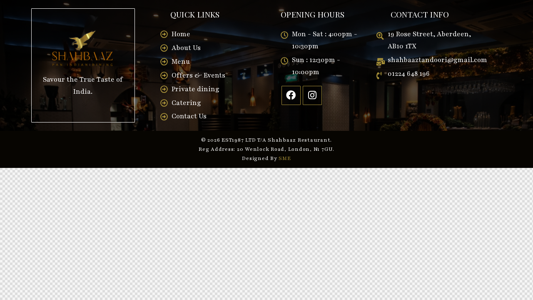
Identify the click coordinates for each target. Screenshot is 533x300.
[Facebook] (291, 95)
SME (285, 158)
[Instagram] (312, 95)
